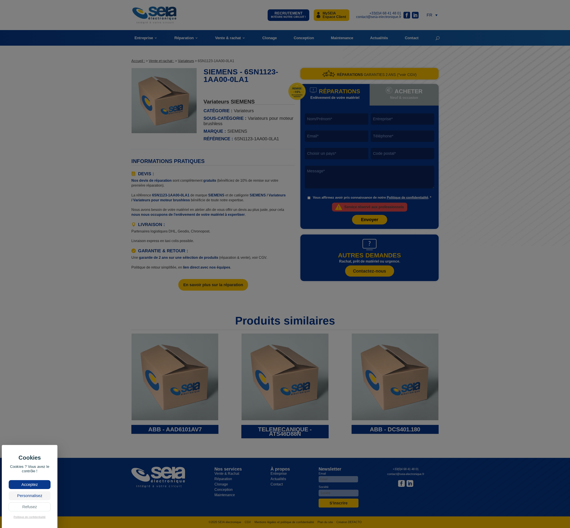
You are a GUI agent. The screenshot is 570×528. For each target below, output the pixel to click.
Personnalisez (29, 495)
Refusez (29, 507)
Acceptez (29, 484)
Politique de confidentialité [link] (30, 517)
